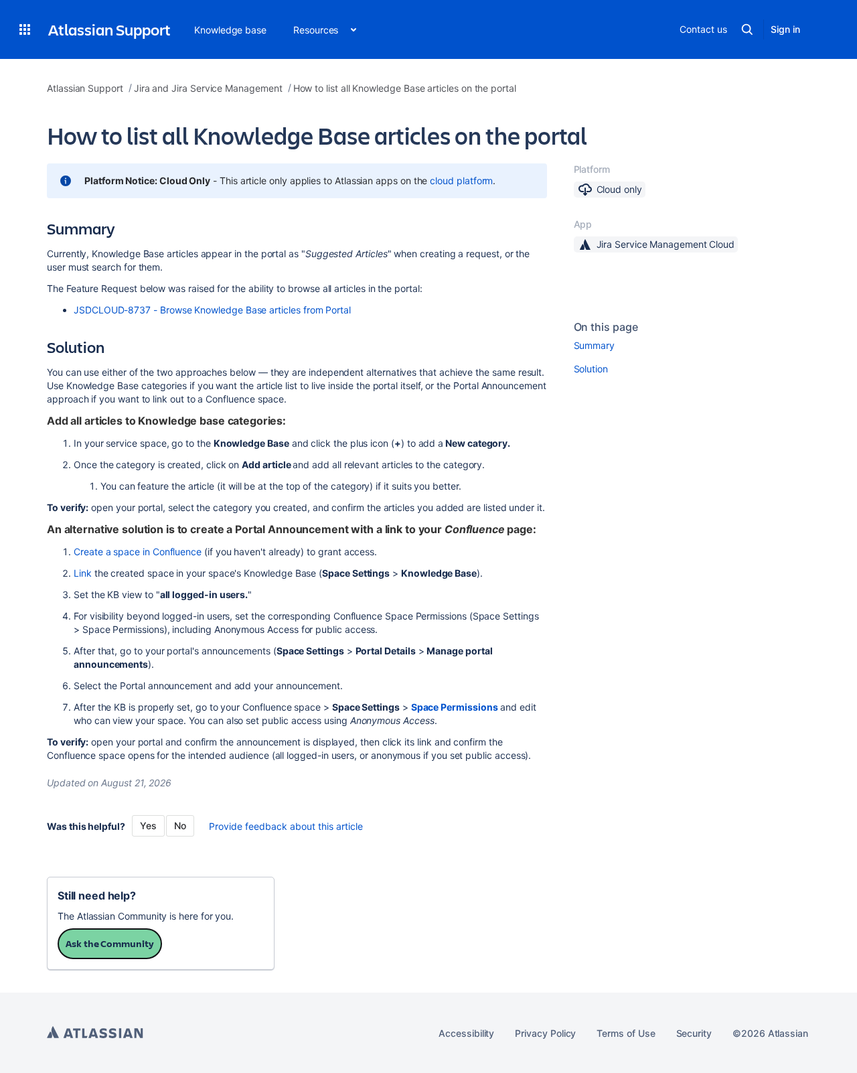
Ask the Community (110, 943)
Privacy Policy (545, 1033)
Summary (594, 345)
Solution (591, 368)
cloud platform (461, 180)
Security (694, 1033)
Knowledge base (230, 29)
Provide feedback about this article (286, 826)
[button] (24, 29)
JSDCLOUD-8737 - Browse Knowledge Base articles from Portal (212, 309)
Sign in (785, 29)
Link (83, 573)
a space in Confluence (154, 551)
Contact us (703, 29)
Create (90, 551)
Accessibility (466, 1033)
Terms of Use (626, 1033)
